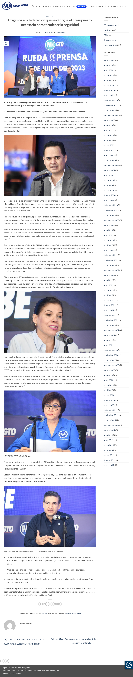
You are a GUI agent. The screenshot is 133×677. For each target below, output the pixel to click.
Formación (58, 6)
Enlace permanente (73, 613)
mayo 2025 (109, 135)
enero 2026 (109, 95)
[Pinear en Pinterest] (54, 604)
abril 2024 (108, 185)
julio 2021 (108, 340)
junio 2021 (108, 345)
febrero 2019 (109, 460)
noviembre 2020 (111, 355)
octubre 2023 (110, 215)
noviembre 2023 (111, 210)
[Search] (33, 6)
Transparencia (97, 6)
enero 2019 (109, 465)
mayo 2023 (109, 240)
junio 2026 (108, 70)
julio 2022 (108, 280)
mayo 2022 (109, 290)
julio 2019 (108, 435)
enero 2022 (109, 310)
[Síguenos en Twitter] (7, 661)
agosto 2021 (109, 335)
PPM (106, 35)
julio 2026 (108, 65)
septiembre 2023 (111, 220)
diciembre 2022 (111, 255)
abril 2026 (108, 80)
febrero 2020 (109, 400)
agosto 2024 (109, 170)
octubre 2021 (110, 325)
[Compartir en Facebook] (40, 604)
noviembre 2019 (111, 415)
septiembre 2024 (111, 165)
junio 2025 (108, 130)
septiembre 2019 (111, 425)
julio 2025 (108, 125)
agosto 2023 (109, 225)
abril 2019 (108, 450)
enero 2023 (109, 250)
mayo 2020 (109, 385)
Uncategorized (110, 45)
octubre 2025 (110, 110)
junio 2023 (108, 235)
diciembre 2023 (111, 205)
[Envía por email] (50, 604)
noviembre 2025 (111, 105)
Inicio (38, 6)
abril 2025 (108, 140)
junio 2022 (108, 285)
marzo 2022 (109, 300)
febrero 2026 (109, 90)
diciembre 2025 (111, 100)
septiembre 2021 (111, 330)
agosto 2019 (109, 430)
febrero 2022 (109, 305)
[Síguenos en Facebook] (2, 661)
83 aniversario (110, 25)
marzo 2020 (109, 395)
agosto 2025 (109, 120)
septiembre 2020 (111, 365)
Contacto (122, 6)
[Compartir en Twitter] (45, 604)
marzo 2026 (109, 85)
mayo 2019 (109, 445)
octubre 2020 (110, 360)
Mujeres (71, 6)
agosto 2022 (109, 275)
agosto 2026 (109, 60)
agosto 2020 (109, 370)
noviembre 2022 (111, 260)
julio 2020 (108, 375)
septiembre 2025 (111, 115)
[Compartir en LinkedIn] (59, 604)
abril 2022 (108, 295)
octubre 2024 (110, 160)
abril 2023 (108, 245)
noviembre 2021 (111, 320)
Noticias (112, 6)
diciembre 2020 (111, 350)
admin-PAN (61, 32)
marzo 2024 (109, 190)
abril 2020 (108, 390)
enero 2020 (109, 405)
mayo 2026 (109, 75)
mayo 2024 (109, 180)
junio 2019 (108, 440)
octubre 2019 (110, 420)
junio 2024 (108, 175)
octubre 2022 (110, 265)
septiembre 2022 (111, 270)
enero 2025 (109, 155)
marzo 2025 (109, 145)
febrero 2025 (109, 150)
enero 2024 (109, 200)
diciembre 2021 (111, 315)
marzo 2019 (109, 455)
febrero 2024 (109, 195)
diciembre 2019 (111, 410)
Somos (46, 6)
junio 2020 (108, 380)
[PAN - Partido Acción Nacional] (15, 6)
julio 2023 (108, 230)
